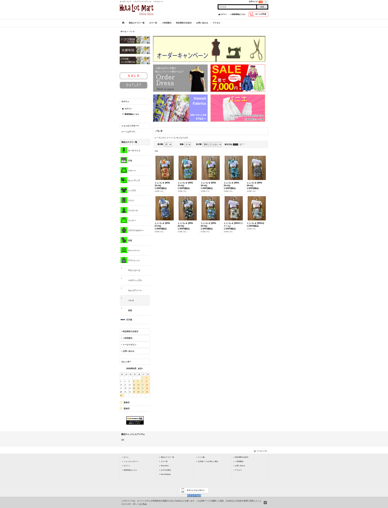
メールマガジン (129, 344)
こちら (144, 504)
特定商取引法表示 (130, 331)
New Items (165, 466)
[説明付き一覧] (243, 144)
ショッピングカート (131, 461)
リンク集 (201, 457)
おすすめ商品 (166, 470)
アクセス (238, 470)
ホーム (126, 457)
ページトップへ (262, 451)
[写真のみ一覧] (236, 144)
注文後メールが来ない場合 (208, 461)
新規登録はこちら (239, 14)
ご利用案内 (127, 338)
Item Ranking (166, 474)
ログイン (223, 14)
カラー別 (164, 461)
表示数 (160, 144)
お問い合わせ (128, 351)
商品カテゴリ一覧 (167, 457)
